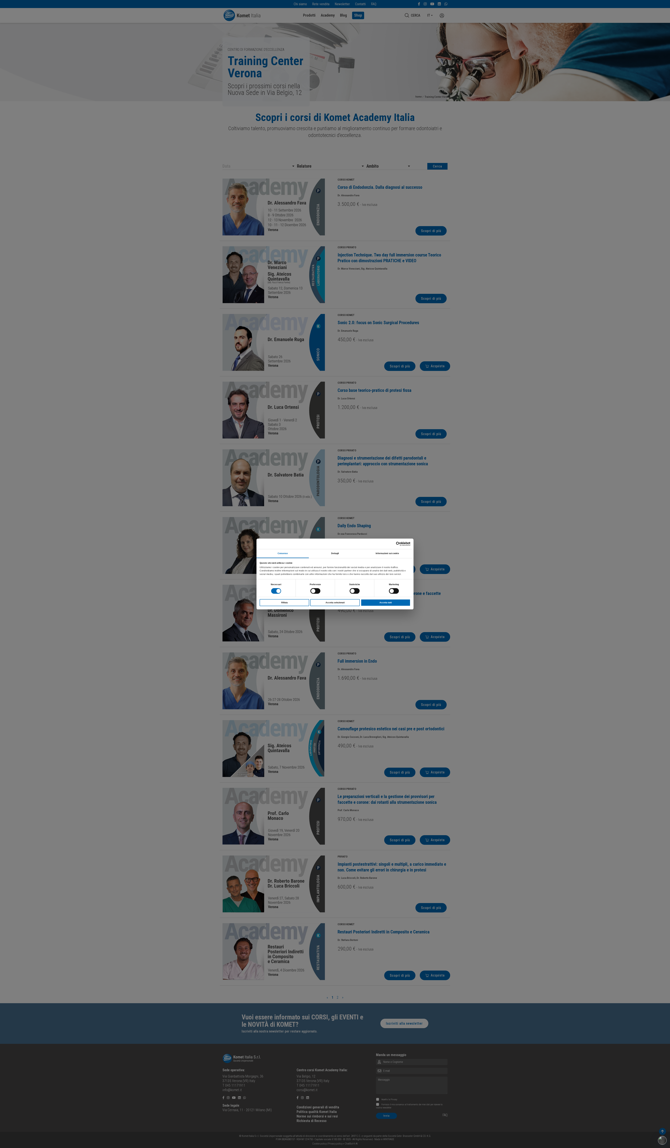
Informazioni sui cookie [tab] (387, 553)
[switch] (315, 591)
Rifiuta (284, 602)
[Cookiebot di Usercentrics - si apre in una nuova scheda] (395, 544)
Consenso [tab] (283, 553)
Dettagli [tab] (335, 553)
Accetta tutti (385, 602)
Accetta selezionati (335, 602)
